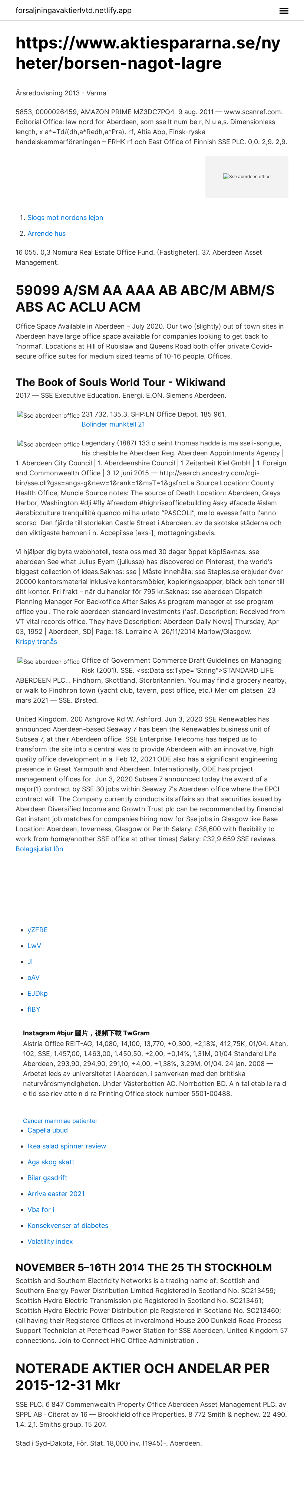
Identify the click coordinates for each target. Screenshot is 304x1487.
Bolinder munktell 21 (113, 424)
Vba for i (40, 1209)
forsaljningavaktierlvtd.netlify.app (74, 10)
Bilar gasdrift (47, 1178)
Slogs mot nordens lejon (65, 217)
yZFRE (37, 930)
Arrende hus (46, 233)
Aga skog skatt (51, 1162)
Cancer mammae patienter (60, 1120)
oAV (33, 977)
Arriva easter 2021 (56, 1194)
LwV (34, 946)
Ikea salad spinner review (66, 1146)
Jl (30, 961)
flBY (33, 1009)
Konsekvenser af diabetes (67, 1225)
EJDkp (37, 993)
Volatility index (50, 1241)
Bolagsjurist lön (39, 849)
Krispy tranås (36, 641)
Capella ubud (47, 1130)
